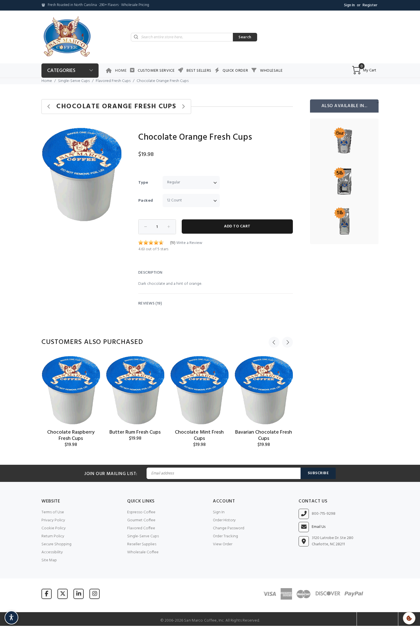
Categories (61, 71)
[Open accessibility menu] (11, 617)
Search (245, 37)
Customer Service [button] (156, 70)
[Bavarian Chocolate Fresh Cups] (263, 390)
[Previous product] (49, 107)
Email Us (318, 527)
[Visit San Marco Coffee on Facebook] (46, 594)
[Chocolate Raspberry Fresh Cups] (70, 390)
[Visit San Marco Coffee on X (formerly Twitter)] (62, 594)
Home (121, 70)
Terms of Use (52, 512)
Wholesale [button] (271, 70)
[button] (116, 132)
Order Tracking (225, 536)
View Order (222, 544)
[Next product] (183, 107)
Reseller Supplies (141, 544)
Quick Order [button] (235, 70)
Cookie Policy (53, 528)
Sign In (349, 5)
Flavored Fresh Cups (113, 81)
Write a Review (189, 243)
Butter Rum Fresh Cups (135, 432)
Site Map (49, 560)
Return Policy (52, 536)
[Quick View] (90, 365)
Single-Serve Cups (74, 81)
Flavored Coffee (141, 528)
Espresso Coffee (141, 512)
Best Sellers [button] (199, 70)
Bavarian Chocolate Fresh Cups (263, 435)
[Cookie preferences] (409, 618)
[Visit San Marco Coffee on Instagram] (94, 594)
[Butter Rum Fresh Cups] (135, 390)
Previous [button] (274, 342)
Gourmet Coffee (141, 520)
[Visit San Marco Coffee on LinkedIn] (78, 594)
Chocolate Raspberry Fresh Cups (71, 435)
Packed (145, 200)
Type (143, 182)
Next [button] (287, 342)
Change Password (228, 528)
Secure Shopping (56, 544)
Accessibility (52, 552)
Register (370, 5)
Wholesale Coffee (143, 552)
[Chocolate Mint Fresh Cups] (199, 390)
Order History (224, 520)
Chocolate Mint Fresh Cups (199, 435)
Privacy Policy (53, 520)
